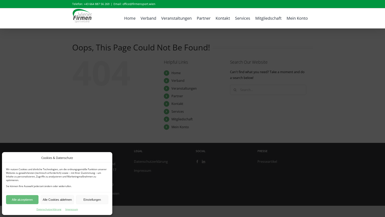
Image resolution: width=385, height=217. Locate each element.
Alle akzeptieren (22, 199)
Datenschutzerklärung (48, 209)
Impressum (71, 209)
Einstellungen (92, 199)
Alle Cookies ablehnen (57, 199)
